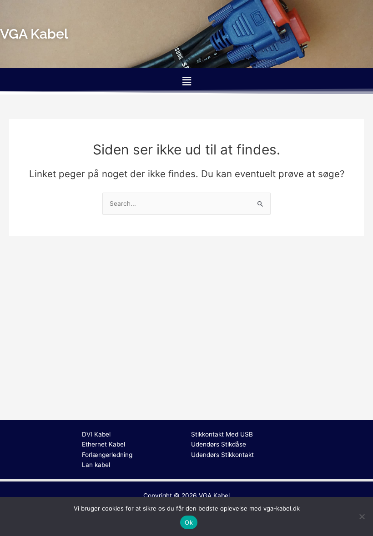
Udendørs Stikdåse (218, 444)
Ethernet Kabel (103, 444)
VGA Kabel (214, 495)
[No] (361, 516)
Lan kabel (96, 464)
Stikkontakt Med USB (222, 434)
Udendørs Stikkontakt (222, 454)
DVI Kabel (96, 434)
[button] (186, 81)
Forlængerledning (107, 454)
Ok (189, 522)
